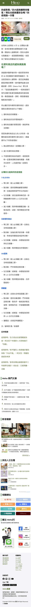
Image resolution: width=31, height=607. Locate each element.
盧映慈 (20, 18)
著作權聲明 (6, 560)
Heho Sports (19, 564)
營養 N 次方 (19, 568)
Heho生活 (18, 560)
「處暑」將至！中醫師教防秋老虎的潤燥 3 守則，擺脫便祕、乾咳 (19, 465)
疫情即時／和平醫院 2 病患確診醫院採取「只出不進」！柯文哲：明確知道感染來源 (15, 353)
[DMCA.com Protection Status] (5, 603)
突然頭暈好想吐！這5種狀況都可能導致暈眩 (18, 472)
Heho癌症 (18, 562)
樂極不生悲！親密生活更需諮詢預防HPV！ (17, 479)
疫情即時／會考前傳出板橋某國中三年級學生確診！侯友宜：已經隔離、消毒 (15, 365)
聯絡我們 (5, 564)
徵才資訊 (5, 562)
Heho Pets (18, 570)
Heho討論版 (19, 566)
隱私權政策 (6, 558)
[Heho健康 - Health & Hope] (15, 3)
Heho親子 (18, 558)
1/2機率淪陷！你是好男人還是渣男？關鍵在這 (18, 486)
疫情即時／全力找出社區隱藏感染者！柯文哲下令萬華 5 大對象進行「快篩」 (14, 341)
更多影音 (25, 455)
